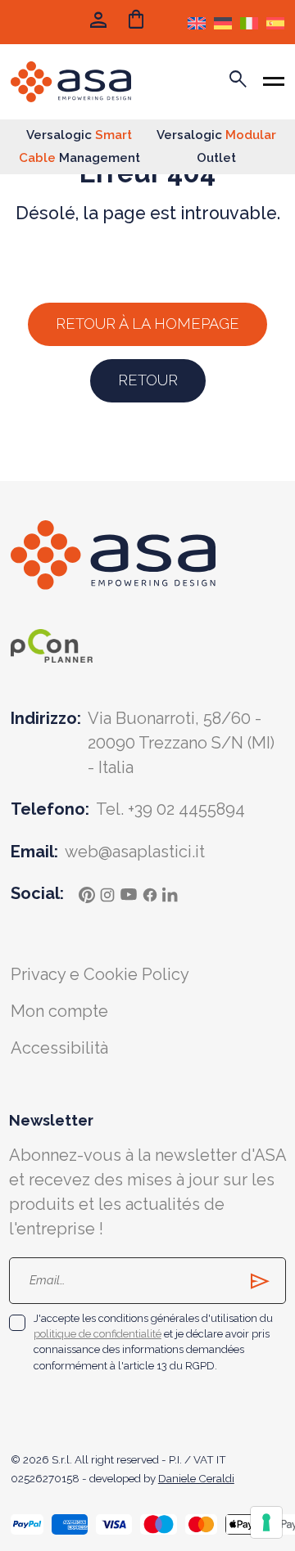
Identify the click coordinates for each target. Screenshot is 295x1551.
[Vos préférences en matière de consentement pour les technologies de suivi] (266, 1522)
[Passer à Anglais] (197, 22)
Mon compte (59, 1011)
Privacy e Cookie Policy (100, 974)
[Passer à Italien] (249, 22)
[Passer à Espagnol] (275, 22)
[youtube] (129, 893)
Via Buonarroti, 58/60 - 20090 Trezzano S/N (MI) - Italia (181, 742)
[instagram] (107, 893)
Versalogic (79, 135)
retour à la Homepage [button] (147, 323)
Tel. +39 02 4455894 (170, 809)
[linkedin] (170, 893)
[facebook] (150, 893)
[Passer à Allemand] (223, 22)
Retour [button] (148, 380)
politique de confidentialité (97, 1334)
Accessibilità (59, 1048)
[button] (136, 22)
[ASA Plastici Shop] (71, 81)
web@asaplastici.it (135, 851)
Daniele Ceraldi (196, 1478)
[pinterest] (87, 893)
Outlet (216, 158)
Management (79, 158)
